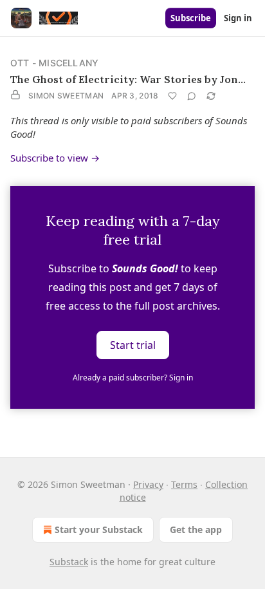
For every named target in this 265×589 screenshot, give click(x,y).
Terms (184, 484)
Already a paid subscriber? (133, 377)
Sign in (238, 18)
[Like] (172, 96)
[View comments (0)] (191, 96)
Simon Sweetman (66, 95)
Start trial (133, 345)
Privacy (148, 484)
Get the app (196, 529)
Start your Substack (99, 529)
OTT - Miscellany (54, 62)
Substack (69, 562)
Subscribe (190, 18)
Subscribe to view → (55, 157)
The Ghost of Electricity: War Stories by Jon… (128, 79)
